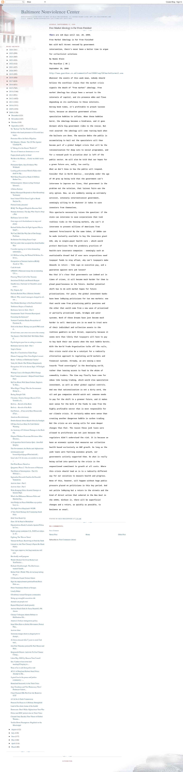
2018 (11, 77)
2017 (11, 81)
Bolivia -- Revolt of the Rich (21, 404)
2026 (11, 49)
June (13, 736)
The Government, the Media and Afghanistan (27, 448)
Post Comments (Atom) (67, 539)
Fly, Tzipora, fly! (17, 290)
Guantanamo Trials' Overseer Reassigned (25, 313)
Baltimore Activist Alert (19, 217)
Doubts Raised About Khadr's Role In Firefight (27, 420)
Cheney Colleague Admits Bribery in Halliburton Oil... (24, 615)
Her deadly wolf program (20, 556)
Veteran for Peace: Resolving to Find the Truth (27, 540)
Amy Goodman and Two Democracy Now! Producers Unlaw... (26, 688)
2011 (11, 102)
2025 (11, 53)
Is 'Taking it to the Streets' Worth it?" (24, 148)
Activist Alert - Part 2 (18, 483)
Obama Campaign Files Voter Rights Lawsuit (27, 356)
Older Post (122, 534)
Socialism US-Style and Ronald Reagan (25, 280)
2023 (11, 60)
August (14, 729)
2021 (11, 67)
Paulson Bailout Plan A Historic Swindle (25, 293)
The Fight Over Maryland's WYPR (23, 508)
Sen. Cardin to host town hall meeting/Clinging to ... (21, 662)
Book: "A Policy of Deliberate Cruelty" (25, 359)
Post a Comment (54, 530)
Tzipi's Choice (16, 349)
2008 (11, 112)
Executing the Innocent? (20, 317)
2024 (11, 56)
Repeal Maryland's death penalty (23, 605)
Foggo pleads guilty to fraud (21, 155)
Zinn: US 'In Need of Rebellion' (22, 521)
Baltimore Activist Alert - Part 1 (22, 345)
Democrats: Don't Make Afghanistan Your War (27, 709)
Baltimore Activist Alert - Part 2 (22, 310)
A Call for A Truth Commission (22, 699)
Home (88, 534)
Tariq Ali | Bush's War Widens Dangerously (26, 363)
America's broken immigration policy (24, 620)
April (13, 743)
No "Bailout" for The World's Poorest (24, 129)
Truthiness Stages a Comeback (22, 306)
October (14, 122)
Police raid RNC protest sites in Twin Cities (26, 713)
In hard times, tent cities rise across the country (27, 332)
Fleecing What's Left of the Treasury (24, 277)
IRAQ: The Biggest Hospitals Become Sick (26, 208)
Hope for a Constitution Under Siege (24, 352)
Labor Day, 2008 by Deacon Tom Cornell (25, 658)
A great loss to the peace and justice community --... (24, 678)
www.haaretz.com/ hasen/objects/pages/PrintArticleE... (25, 453)
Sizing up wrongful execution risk (23, 598)
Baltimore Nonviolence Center (50, 11)
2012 (11, 98)
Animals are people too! (19, 601)
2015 (11, 88)
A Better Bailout (17, 189)
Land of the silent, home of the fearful (24, 706)
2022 (11, 63)
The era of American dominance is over (25, 151)
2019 (11, 74)
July (13, 733)
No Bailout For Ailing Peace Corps (23, 239)
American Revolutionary (20, 417)
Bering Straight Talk (18, 394)
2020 (11, 70)
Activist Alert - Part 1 (18, 486)
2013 (11, 95)
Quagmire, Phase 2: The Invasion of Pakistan (27, 467)
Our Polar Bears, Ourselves (20, 464)
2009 (11, 109)
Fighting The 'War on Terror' (21, 537)
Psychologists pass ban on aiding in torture (26, 342)
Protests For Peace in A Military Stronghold (26, 702)
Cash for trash (15, 267)
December (15, 115)
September (15, 126)
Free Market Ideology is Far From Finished (26, 303)
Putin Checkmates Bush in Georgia (23, 587)
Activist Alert (15, 630)
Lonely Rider (15, 591)
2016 (11, 84)
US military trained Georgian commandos (26, 594)
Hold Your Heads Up (18, 518)
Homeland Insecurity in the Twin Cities (25, 683)
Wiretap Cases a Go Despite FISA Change (26, 372)
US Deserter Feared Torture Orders (23, 578)
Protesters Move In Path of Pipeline (23, 138)
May (13, 740)
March (13, 747)
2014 (11, 91)
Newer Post (53, 534)
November (15, 119)
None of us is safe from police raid (23, 667)
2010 (11, 105)
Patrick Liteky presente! (19, 204)
